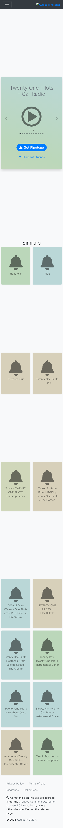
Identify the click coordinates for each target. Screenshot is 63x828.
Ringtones (12, 790)
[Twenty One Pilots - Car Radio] (31, 116)
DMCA (33, 819)
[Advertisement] (31, 43)
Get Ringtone (34, 147)
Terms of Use (37, 783)
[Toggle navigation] (7, 4)
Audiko (21, 819)
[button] (5, 118)
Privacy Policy (15, 783)
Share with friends (33, 157)
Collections (30, 790)
